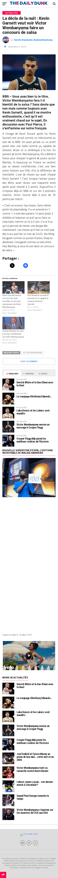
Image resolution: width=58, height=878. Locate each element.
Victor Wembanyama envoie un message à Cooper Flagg (33, 426)
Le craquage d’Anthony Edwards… (34, 396)
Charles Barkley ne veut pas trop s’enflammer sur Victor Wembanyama (13, 333)
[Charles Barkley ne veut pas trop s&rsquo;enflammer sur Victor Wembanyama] (13, 323)
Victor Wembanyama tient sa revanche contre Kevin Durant (32, 769)
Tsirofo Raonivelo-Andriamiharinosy (33, 40)
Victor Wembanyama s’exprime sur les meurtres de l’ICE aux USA (35, 811)
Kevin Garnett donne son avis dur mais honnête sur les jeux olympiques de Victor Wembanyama (11, 301)
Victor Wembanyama (32, 352)
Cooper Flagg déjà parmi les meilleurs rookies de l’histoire (33, 440)
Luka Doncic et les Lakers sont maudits (33, 412)
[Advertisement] (29, 533)
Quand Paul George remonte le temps (33, 797)
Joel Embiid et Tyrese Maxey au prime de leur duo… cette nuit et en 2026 (35, 756)
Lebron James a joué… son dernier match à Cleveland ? (35, 783)
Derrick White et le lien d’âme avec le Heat (35, 384)
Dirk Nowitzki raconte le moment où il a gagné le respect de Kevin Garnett (38, 300)
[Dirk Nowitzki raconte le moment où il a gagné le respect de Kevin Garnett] (39, 287)
